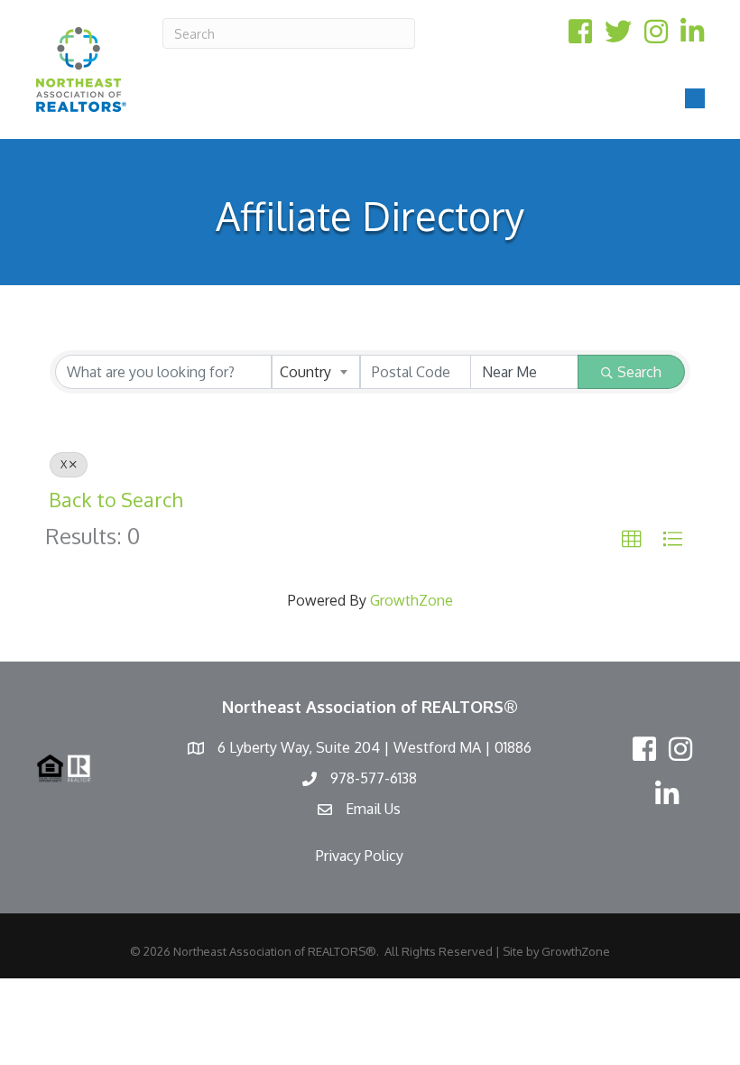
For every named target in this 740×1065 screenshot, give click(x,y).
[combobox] (316, 372)
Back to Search (115, 499)
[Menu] (694, 98)
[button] (632, 540)
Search (639, 372)
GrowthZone (411, 600)
